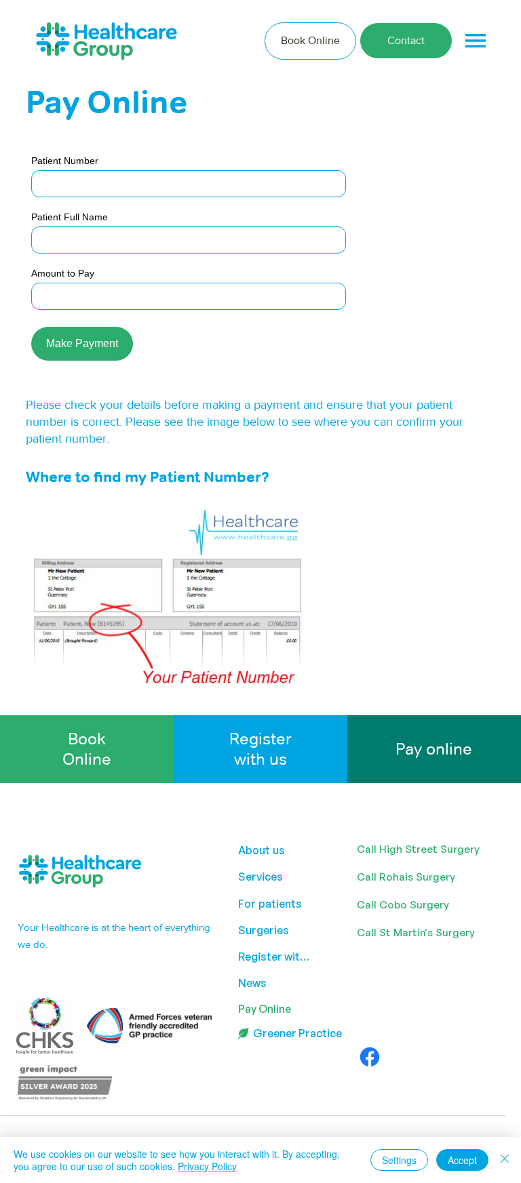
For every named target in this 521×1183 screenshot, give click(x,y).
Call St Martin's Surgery (416, 932)
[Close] (505, 1160)
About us (261, 850)
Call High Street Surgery (418, 849)
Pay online (433, 749)
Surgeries (263, 930)
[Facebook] (370, 1057)
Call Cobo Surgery (403, 904)
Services (260, 876)
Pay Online (264, 1009)
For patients (270, 903)
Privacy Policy (207, 1166)
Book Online (86, 749)
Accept (462, 1160)
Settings (399, 1160)
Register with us (260, 749)
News (252, 983)
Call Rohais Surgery (406, 876)
